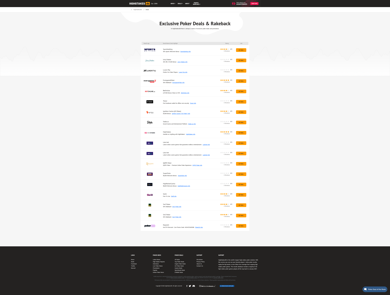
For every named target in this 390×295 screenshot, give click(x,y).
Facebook (134, 264)
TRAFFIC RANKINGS (196, 3)
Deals (132, 261)
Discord (133, 268)
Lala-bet (166, 142)
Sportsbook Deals (180, 270)
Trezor (165, 101)
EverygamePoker (168, 80)
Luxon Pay (166, 70)
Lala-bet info (206, 145)
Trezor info (193, 103)
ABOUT (187, 3)
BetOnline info (185, 93)
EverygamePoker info (178, 83)
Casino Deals (178, 268)
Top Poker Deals (179, 261)
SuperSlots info (182, 176)
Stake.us (166, 122)
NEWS (172, 3)
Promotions (156, 268)
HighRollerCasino (169, 184)
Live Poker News (158, 266)
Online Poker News (158, 272)
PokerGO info (199, 227)
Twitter (133, 266)
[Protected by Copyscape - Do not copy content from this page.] (227, 286)
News (132, 259)
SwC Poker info (176, 207)
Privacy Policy (201, 261)
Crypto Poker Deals (180, 264)
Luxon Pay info (183, 72)
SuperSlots (167, 173)
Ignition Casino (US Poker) (172, 111)
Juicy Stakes (167, 59)
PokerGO (166, 225)
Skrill (165, 194)
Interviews (156, 264)
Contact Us (200, 266)
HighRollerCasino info (184, 186)
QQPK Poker (167, 163)
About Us (199, 264)
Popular (155, 270)
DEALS (180, 3)
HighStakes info (190, 134)
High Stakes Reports (159, 261)
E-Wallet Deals (179, 272)
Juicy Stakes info (182, 62)
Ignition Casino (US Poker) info (181, 114)
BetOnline (166, 91)
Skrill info (173, 196)
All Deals (177, 259)
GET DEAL (241, 50)
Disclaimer (200, 259)
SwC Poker (166, 204)
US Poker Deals (179, 266)
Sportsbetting (167, 49)
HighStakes (167, 132)
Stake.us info (192, 124)
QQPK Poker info (197, 165)
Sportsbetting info (185, 52)
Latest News (156, 259)
